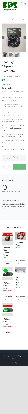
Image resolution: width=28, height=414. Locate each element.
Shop (8, 19)
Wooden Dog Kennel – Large (7, 251)
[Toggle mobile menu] (25, 2)
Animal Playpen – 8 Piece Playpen (20, 281)
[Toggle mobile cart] (25, 4)
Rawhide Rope (19, 243)
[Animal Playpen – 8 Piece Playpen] (20, 271)
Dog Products (14, 19)
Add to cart (19, 166)
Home (3, 19)
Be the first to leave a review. (11, 76)
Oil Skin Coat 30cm (6, 321)
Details (8, 263)
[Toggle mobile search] (22, 2)
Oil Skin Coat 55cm (6, 285)
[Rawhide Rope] (20, 236)
